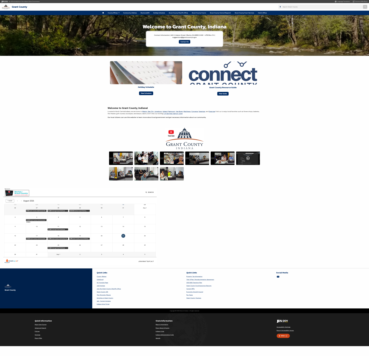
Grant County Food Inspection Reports (198, 286)
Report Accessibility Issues (285, 330)
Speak (283, 336)
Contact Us (184, 42)
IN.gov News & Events (162, 328)
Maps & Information (162, 324)
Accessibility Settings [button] (283, 327)
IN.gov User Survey (41, 324)
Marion (144, 111)
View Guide (223, 93)
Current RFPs (190, 289)
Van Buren (179, 111)
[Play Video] (121, 158)
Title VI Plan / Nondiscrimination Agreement (200, 279)
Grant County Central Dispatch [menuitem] (220, 13)
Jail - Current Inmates (104, 301)
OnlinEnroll (100, 279)
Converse (194, 111)
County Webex (101, 276)
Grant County (19, 7)
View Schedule (146, 93)
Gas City (151, 111)
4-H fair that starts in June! (173, 114)
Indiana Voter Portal (103, 304)
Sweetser (202, 111)
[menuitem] (103, 12)
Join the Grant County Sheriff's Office (109, 289)
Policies (37, 331)
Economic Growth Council (194, 292)
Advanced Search (40, 328)
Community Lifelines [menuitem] (130, 13)
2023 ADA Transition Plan (194, 282)
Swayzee (212, 111)
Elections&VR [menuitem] (145, 13)
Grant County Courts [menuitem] (199, 13)
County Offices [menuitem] (114, 13)
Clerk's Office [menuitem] (262, 13)
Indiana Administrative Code (165, 335)
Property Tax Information (194, 276)
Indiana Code (160, 331)
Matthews (187, 111)
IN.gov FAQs (38, 338)
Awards (158, 338)
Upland (165, 111)
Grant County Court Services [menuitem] (244, 13)
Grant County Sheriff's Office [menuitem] (178, 13)
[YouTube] (278, 277)
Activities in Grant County (105, 298)
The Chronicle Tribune (104, 295)
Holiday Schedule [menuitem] (159, 13)
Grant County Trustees (193, 298)
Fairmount (171, 111)
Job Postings (101, 286)
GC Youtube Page (102, 282)
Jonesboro (158, 111)
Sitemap (37, 335)
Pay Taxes (189, 295)
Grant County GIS (102, 292)
